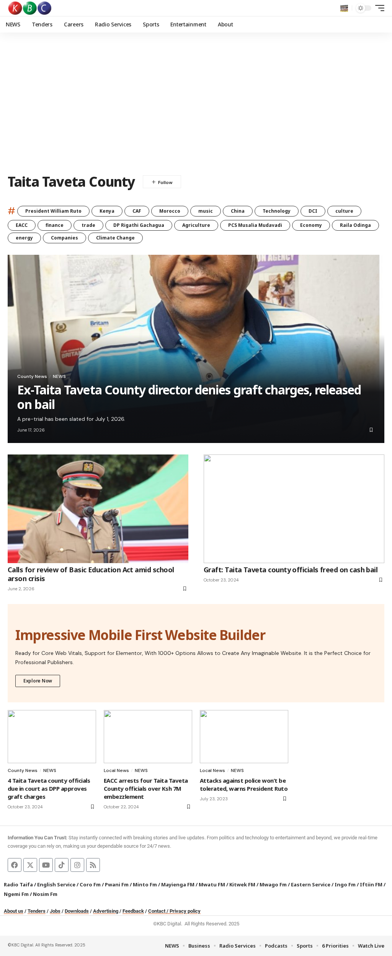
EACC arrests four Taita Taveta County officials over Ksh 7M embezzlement (146, 788)
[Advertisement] (196, 109)
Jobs (55, 911)
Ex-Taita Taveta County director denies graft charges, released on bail (189, 396)
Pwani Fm (117, 884)
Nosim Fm (44, 894)
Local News (116, 770)
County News (32, 376)
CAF (136, 211)
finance (55, 225)
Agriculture (196, 225)
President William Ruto (53, 211)
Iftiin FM (371, 884)
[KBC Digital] (30, 8)
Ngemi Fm (16, 894)
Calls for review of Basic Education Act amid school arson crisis (91, 574)
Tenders (37, 911)
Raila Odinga (355, 225)
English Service (56, 884)
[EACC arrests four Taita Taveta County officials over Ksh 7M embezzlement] (148, 736)
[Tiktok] (62, 865)
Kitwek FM (242, 884)
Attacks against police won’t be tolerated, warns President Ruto (243, 784)
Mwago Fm (273, 884)
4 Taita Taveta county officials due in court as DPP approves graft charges (49, 788)
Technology (277, 211)
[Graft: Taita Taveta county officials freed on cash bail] (294, 508)
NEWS (59, 376)
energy (24, 238)
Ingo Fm (345, 884)
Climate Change (115, 238)
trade (88, 225)
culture (344, 211)
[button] (344, 8)
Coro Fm (90, 884)
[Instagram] (77, 865)
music (205, 211)
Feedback (133, 911)
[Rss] (93, 865)
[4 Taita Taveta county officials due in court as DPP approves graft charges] (52, 736)
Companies (64, 238)
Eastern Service (310, 884)
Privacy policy (185, 911)
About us (13, 911)
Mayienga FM (177, 884)
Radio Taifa (18, 884)
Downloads (77, 911)
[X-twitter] (30, 865)
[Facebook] (14, 865)
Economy (311, 225)
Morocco (169, 211)
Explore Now (37, 681)
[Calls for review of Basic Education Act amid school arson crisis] (98, 508)
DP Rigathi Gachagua (138, 225)
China (238, 211)
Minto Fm (145, 884)
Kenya (107, 211)
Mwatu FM (212, 884)
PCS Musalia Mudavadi (255, 225)
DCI (313, 211)
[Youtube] (46, 865)
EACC (22, 225)
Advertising (105, 911)
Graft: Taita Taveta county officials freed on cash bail (290, 569)
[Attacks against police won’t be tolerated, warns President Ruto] (244, 736)
